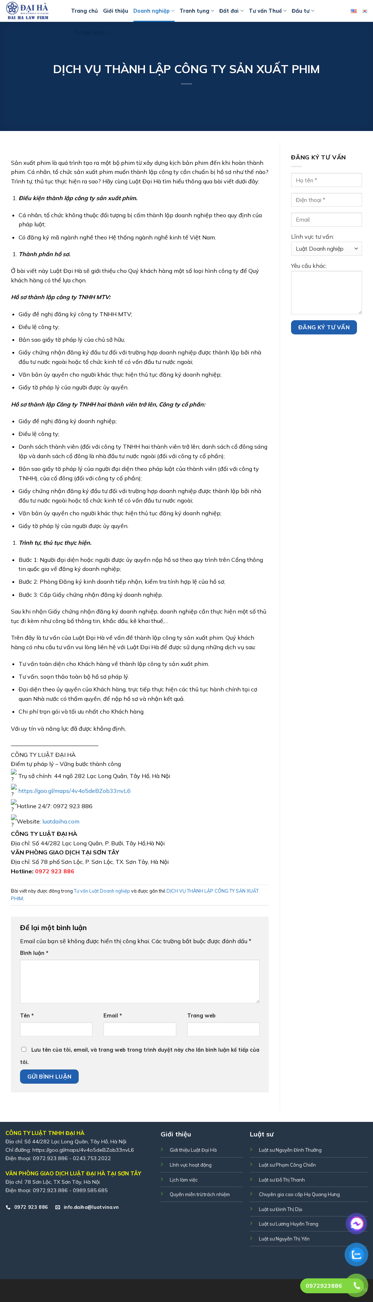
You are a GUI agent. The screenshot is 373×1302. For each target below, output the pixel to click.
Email (112, 1015)
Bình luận (34, 953)
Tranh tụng (194, 11)
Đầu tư (301, 11)
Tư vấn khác (90, 32)
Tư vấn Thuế (265, 11)
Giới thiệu (115, 11)
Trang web (201, 1015)
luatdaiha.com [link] (60, 821)
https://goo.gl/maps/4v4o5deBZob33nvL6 (83, 1150)
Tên (27, 1015)
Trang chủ (84, 11)
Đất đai (229, 11)
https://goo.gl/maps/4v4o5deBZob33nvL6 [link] (74, 790)
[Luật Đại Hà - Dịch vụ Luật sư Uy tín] (32, 11)
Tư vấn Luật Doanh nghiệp (102, 891)
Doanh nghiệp (151, 11)
